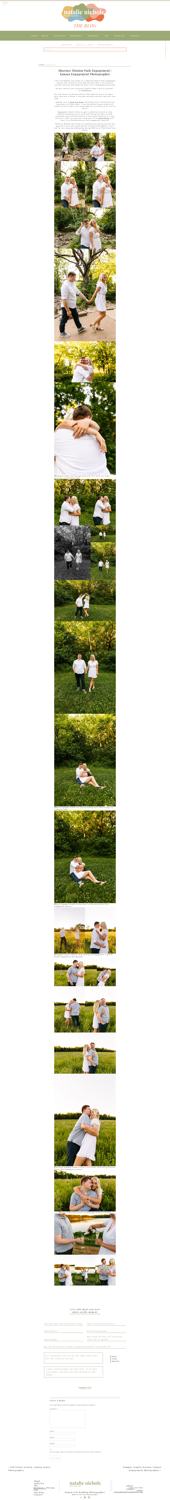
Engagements (50, 65)
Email (52, 1437)
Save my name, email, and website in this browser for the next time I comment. (75, 1452)
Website (52, 1443)
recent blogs (103, 118)
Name (52, 1431)
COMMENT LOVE (85, 1388)
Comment (53, 1409)
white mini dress (77, 102)
